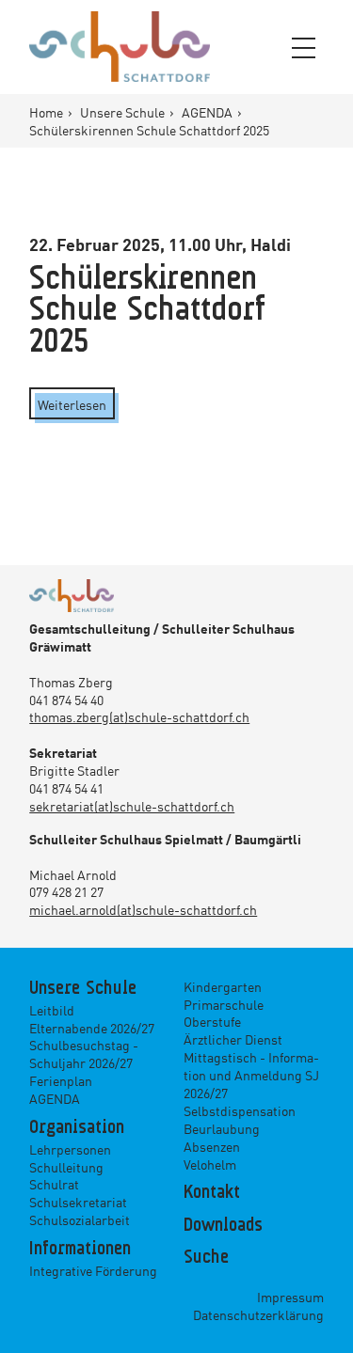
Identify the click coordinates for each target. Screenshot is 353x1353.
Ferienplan (60, 1080)
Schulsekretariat (78, 1201)
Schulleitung (66, 1166)
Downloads (223, 1226)
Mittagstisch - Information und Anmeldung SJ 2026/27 (251, 1074)
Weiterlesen (72, 404)
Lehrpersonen (70, 1149)
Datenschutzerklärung (258, 1314)
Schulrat (54, 1183)
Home (47, 111)
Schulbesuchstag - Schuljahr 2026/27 (83, 1053)
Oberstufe (212, 1021)
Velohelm (210, 1164)
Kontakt (212, 1193)
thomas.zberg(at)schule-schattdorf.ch (139, 716)
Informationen (80, 1249)
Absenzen (212, 1146)
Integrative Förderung (93, 1270)
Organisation (76, 1128)
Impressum (290, 1296)
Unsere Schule (124, 111)
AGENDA (208, 111)
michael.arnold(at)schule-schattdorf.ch (143, 909)
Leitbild (51, 1009)
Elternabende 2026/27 (91, 1027)
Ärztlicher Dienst (233, 1039)
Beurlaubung (222, 1128)
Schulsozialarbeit (79, 1219)
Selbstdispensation (240, 1110)
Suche (206, 1258)
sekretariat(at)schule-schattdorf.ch (131, 805)
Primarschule (224, 1004)
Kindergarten (223, 986)
